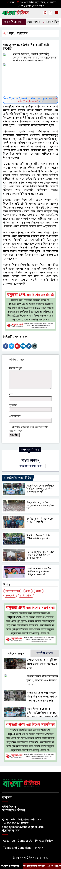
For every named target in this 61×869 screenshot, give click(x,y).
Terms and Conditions (17, 848)
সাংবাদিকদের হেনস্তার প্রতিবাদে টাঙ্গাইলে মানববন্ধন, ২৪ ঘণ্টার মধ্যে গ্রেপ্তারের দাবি (40, 488)
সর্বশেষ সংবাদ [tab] (16, 654)
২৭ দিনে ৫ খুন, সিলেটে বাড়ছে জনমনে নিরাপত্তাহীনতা (40, 520)
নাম (11, 394)
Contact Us (25, 840)
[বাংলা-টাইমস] (21, 782)
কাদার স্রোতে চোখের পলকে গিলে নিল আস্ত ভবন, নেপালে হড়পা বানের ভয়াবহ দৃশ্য (42, 696)
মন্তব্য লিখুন (15, 368)
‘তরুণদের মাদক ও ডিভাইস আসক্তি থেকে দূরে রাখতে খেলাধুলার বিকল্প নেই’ (39, 571)
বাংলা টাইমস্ (30, 460)
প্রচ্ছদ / (10, 33)
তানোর (38, 591)
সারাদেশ (22, 33)
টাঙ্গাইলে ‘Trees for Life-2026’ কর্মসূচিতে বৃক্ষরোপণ (39, 537)
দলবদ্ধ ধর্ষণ (10, 595)
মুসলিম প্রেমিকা (26, 595)
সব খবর (38, 848)
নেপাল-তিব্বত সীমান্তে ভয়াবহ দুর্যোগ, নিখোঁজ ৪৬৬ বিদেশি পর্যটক (42, 680)
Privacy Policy (44, 840)
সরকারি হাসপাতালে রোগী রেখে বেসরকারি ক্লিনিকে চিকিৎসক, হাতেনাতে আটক (40, 554)
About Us (9, 840)
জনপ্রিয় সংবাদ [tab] (44, 653)
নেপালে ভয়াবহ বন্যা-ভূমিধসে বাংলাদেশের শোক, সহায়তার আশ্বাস (42, 664)
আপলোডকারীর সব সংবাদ (30, 466)
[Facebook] (5, 346)
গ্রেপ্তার (27, 591)
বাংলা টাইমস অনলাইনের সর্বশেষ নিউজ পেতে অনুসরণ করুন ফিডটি (30, 100)
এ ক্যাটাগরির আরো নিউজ (17, 477)
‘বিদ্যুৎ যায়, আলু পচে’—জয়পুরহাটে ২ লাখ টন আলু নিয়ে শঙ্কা (40, 505)
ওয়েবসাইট (14, 416)
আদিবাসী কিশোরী (13, 591)
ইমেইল (13, 405)
